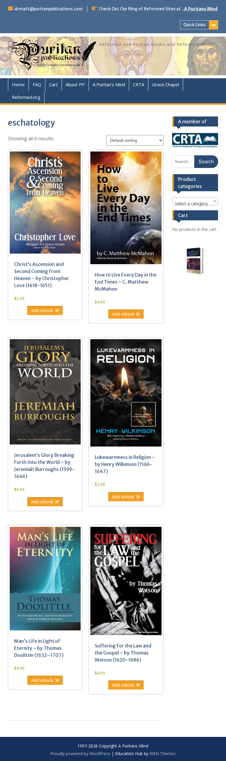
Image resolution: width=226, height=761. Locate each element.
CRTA (138, 84)
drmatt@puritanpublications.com (48, 8)
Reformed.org (26, 97)
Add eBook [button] (42, 310)
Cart (53, 84)
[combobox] (195, 201)
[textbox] (195, 203)
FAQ (37, 84)
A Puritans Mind (200, 8)
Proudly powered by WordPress (80, 753)
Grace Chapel (165, 84)
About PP (75, 84)
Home (18, 84)
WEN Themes (162, 753)
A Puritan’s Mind (109, 84)
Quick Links (194, 24)
